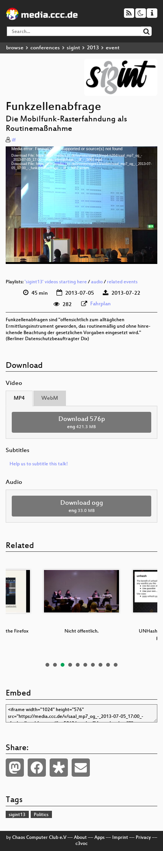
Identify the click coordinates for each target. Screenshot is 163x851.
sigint (73, 48)
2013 (93, 48)
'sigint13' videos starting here (56, 282)
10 (116, 665)
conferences (45, 48)
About (80, 837)
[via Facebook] (37, 767)
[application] (81, 205)
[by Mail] (81, 767)
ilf (14, 140)
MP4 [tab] (19, 398)
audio (97, 282)
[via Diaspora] (59, 767)
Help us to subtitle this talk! (38, 464)
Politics (41, 815)
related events (122, 282)
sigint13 (17, 815)
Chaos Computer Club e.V (39, 837)
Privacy (143, 837)
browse (15, 48)
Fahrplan (100, 304)
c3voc (81, 843)
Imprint (120, 837)
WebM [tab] (49, 398)
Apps (99, 837)
